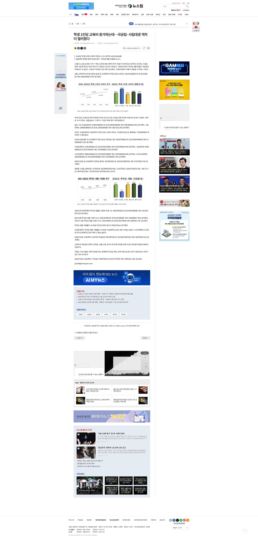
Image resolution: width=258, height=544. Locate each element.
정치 (96, 14)
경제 (111, 14)
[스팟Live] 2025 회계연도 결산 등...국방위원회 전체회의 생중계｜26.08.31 (173, 170)
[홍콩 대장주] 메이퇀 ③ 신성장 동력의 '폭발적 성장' (98, 401)
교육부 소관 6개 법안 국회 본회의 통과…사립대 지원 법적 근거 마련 (101, 299)
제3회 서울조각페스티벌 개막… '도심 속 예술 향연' (126, 490)
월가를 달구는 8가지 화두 (86, 463)
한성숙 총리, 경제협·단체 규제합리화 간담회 (140, 490)
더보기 (186, 23)
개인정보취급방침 (100, 520)
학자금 (123, 314)
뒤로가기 (80, 338)
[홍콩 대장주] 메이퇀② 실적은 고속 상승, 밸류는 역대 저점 (125, 401)
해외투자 (135, 14)
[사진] (86, 438)
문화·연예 (171, 14)
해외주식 (175, 10)
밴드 (84, 48)
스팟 (163, 136)
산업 (142, 14)
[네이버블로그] (180, 520)
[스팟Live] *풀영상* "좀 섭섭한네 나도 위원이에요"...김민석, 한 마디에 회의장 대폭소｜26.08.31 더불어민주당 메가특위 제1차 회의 (174, 189)
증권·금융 (149, 14)
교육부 (80, 314)
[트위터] (177, 520)
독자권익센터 (126, 520)
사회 (117, 14)
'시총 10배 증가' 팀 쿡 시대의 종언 (111, 433)
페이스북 (78, 48)
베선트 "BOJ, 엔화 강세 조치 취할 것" (90, 461)
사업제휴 (89, 520)
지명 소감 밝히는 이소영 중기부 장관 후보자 (140, 480)
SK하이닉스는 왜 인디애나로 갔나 (88, 466)
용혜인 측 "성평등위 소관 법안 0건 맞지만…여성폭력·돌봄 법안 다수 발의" (158, 24)
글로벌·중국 (125, 14)
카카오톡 (75, 48)
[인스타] (184, 520)
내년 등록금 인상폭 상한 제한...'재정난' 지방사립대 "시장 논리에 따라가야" (103, 302)
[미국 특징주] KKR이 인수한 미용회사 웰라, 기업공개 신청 (97, 390)
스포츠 (180, 14)
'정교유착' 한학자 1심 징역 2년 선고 (112, 448)
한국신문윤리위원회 (179, 524)
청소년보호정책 (114, 520)
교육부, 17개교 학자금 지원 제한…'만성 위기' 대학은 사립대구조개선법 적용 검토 (105, 294)
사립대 (97, 314)
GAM (186, 14)
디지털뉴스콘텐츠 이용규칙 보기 (87, 332)
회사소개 (71, 520)
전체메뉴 (71, 14)
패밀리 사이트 (177, 527)
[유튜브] (170, 520)
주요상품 (80, 520)
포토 (91, 14)
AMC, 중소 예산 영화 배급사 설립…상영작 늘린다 (125, 390)
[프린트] (148, 48)
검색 (187, 6)
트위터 (81, 48)
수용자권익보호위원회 (140, 520)
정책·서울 (104, 14)
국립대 (89, 314)
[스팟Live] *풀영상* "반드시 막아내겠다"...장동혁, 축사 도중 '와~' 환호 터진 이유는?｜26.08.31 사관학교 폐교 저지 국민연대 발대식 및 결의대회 (174, 152)
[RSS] (187, 520)
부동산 (158, 14)
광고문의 (162, 520)
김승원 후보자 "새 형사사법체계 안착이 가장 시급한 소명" (111, 480)
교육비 (106, 314)
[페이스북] (174, 520)
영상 (82, 14)
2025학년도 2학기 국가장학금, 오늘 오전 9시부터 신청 (96, 296)
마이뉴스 (186, 10)
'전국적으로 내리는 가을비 (86, 490)
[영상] (174, 146)
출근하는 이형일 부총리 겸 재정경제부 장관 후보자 (126, 480)
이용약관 (153, 520)
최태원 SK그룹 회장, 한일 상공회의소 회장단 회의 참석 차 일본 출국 (111, 490)
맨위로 (145, 338)
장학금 (115, 314)
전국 (164, 14)
